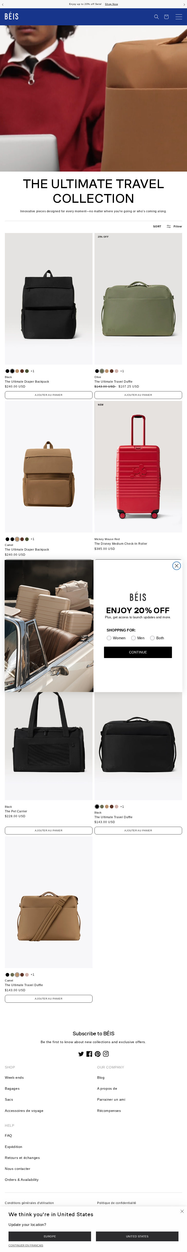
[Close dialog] (177, 566)
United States (137, 1236)
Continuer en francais (26, 1245)
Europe (50, 1236)
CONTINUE (138, 652)
